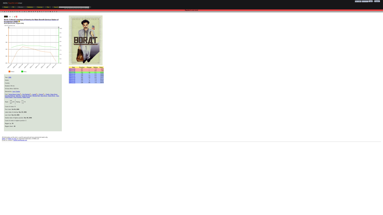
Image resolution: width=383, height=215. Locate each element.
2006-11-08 (72, 72)
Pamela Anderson (10, 96)
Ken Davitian (26, 94)
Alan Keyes (43, 96)
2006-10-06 (72, 69)
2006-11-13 (72, 77)
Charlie (48, 94)
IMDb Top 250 (12, 138)
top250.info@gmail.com (20, 140)
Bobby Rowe (26, 97)
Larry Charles (16, 91)
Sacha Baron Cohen (14, 94)
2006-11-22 (72, 82)
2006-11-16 (72, 81)
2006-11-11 (72, 76)
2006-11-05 (72, 70)
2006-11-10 (72, 74)
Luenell (34, 94)
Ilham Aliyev (53, 94)
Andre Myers (51, 96)
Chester (41, 94)
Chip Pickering (17, 97)
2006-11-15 (72, 79)
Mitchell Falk (36, 96)
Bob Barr (18, 96)
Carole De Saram (27, 96)
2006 (9, 77)
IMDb (3, 138)
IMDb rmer (12, 3)
